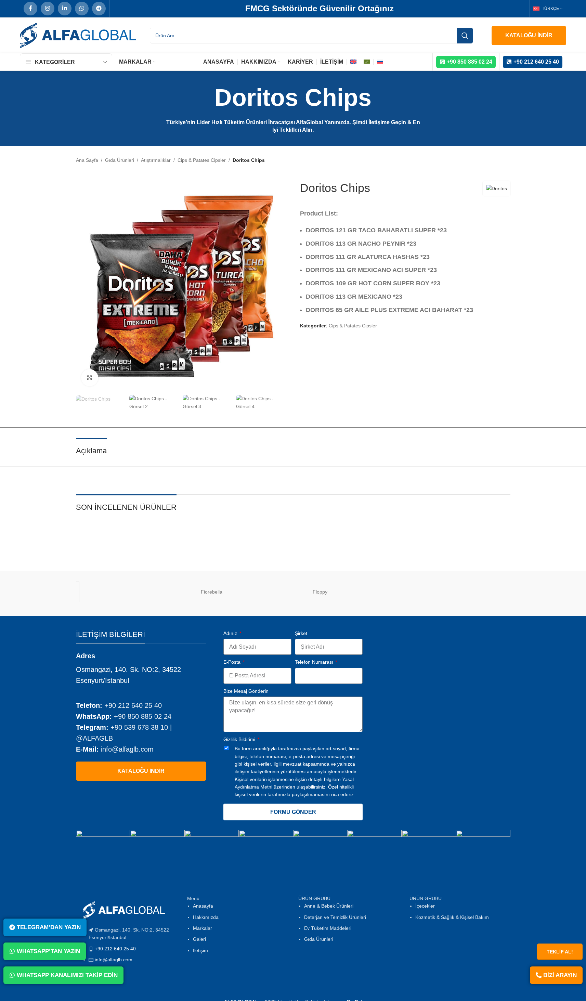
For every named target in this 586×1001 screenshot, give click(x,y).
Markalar (202, 928)
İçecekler (425, 906)
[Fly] (374, 592)
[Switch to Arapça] (367, 62)
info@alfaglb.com (127, 749)
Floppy (320, 592)
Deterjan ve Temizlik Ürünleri (335, 917)
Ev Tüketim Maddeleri (327, 928)
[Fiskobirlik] (266, 592)
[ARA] (465, 35)
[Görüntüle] (89, 377)
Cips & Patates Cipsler (202, 160)
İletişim (200, 950)
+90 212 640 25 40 (133, 705)
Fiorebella (211, 592)
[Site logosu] (78, 35)
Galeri (199, 939)
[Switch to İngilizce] (353, 62)
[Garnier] (429, 592)
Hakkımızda (206, 917)
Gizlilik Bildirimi (240, 739)
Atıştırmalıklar (156, 160)
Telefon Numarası (315, 662)
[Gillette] (483, 592)
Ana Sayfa (87, 160)
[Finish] (157, 592)
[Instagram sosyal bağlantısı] (47, 8)
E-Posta (232, 662)
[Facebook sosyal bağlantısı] (30, 8)
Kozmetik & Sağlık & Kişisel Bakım (452, 917)
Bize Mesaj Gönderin (246, 691)
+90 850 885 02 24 (142, 716)
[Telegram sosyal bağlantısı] (99, 8)
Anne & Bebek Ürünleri (328, 906)
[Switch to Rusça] (380, 62)
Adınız (230, 633)
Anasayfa (203, 906)
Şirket (301, 633)
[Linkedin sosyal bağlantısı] (64, 8)
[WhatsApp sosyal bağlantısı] (82, 8)
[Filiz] (103, 592)
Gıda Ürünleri (119, 160)
